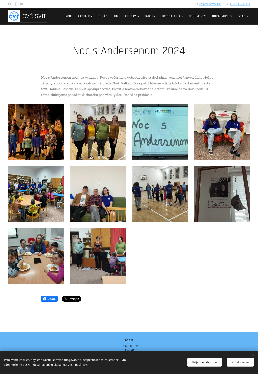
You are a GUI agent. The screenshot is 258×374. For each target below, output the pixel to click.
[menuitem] (68, 16)
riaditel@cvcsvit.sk (210, 4)
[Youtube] (21, 4)
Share (52, 298)
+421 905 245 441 (240, 4)
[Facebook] (9, 4)
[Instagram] (15, 4)
